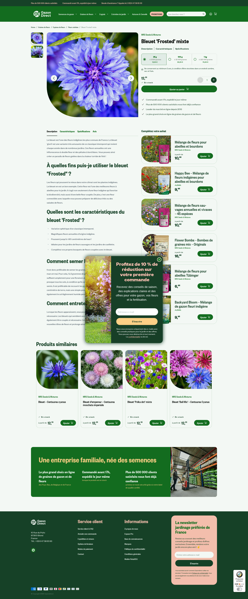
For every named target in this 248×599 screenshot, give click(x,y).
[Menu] (243, 571)
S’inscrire (137, 321)
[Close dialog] (159, 259)
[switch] (239, 589)
